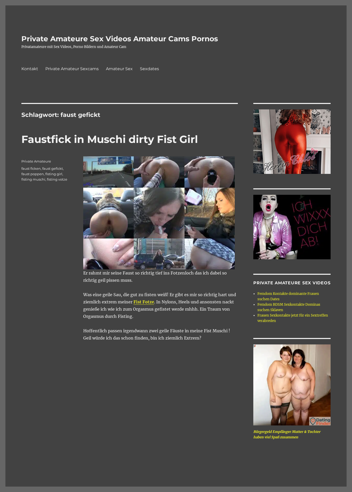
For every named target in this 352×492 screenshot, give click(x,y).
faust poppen (32, 174)
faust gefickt (52, 168)
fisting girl (53, 174)
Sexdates (149, 68)
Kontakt (29, 68)
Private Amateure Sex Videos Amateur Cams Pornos (119, 38)
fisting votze (57, 179)
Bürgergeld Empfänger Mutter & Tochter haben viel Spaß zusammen (286, 434)
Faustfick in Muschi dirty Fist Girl (109, 139)
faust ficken (31, 168)
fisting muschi (33, 179)
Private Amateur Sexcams (72, 68)
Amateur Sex (119, 68)
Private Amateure (36, 161)
